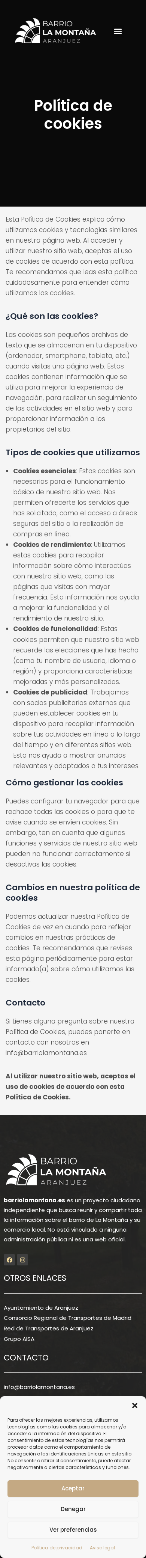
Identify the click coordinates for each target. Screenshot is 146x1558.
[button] (135, 1405)
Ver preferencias (73, 1530)
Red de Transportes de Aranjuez (49, 1328)
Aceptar (73, 1488)
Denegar (73, 1509)
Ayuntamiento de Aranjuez (41, 1308)
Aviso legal (102, 1547)
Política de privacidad (56, 1547)
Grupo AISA (19, 1339)
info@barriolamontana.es (39, 1387)
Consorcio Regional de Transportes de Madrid (67, 1318)
